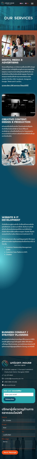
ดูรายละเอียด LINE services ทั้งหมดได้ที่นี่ (15, 85)
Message (5, 439)
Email (4, 424)
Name (4, 417)
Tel (3, 432)
